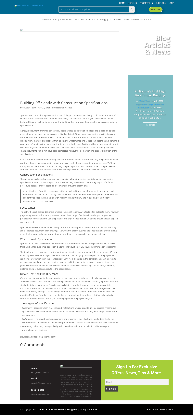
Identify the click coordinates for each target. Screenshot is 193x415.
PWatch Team (29, 107)
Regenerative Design (144, 104)
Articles (132, 3)
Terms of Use (152, 409)
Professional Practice (62, 107)
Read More (150, 124)
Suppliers (161, 3)
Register (155, 9)
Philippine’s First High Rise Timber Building (150, 93)
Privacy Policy (166, 409)
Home (122, 3)
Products (145, 3)
